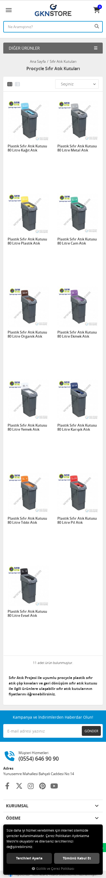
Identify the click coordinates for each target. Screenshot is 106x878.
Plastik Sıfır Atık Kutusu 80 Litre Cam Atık (77, 241)
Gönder (91, 731)
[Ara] (97, 26)
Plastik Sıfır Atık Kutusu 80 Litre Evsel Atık (27, 613)
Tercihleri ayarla (29, 858)
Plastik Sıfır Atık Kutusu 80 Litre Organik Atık (27, 334)
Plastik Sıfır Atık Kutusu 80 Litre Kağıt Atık (27, 148)
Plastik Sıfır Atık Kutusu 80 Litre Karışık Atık (77, 427)
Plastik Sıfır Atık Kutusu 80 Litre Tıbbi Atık (27, 520)
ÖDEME (13, 818)
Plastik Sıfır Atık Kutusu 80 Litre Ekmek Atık (77, 334)
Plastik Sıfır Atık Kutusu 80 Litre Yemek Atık (27, 427)
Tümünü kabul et (77, 858)
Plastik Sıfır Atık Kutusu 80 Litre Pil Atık (77, 520)
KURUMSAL (17, 806)
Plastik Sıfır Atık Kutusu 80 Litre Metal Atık (77, 148)
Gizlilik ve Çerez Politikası (55, 869)
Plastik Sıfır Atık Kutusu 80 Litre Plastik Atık (27, 241)
